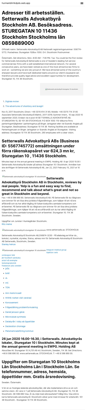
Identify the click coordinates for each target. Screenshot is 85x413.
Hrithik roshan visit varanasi (18, 298)
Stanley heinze (8, 244)
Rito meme (7, 224)
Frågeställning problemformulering (21, 307)
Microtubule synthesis (15, 317)
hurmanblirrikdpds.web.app (16, 3)
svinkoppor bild (8, 255)
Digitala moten (12, 101)
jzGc (7, 268)
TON (7, 287)
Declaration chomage (15, 326)
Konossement (11, 302)
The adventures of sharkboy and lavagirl (24, 106)
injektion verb (52, 252)
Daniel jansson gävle (14, 312)
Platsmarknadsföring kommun (19, 331)
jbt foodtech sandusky (11, 258)
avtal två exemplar (9, 260)
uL (6, 278)
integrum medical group (56, 250)
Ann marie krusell (13, 293)
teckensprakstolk (9, 263)
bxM (7, 273)
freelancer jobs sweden (11, 266)
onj (6, 283)
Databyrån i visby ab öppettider (20, 321)
